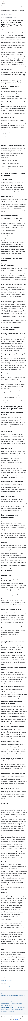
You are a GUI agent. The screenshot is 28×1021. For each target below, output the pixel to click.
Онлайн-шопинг (22, 8)
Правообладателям (5, 1003)
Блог (2, 993)
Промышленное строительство (9, 8)
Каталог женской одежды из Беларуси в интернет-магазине (11, 979)
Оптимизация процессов (20, 6)
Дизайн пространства (6, 6)
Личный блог (9, 14)
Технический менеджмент (7, 1011)
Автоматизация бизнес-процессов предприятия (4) (13, 1013)
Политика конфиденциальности (9, 1001)
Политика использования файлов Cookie (11, 999)
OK (16, 1019)
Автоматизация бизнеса (18, 10)
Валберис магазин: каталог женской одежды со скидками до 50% (13, 985)
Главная (3, 14)
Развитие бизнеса (5, 10)
